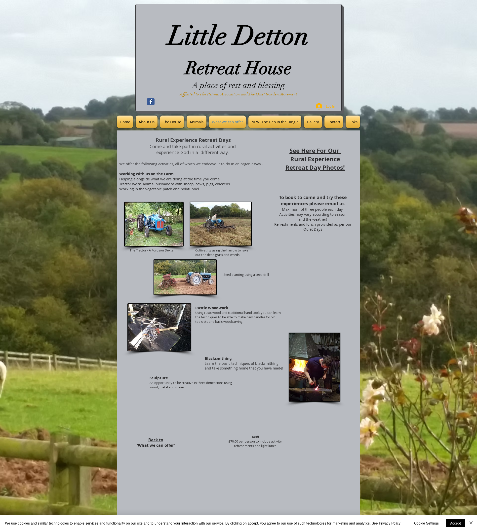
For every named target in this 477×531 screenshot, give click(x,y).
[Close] (471, 523)
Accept (455, 523)
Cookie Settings (426, 523)
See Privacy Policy (386, 523)
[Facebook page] (151, 101)
